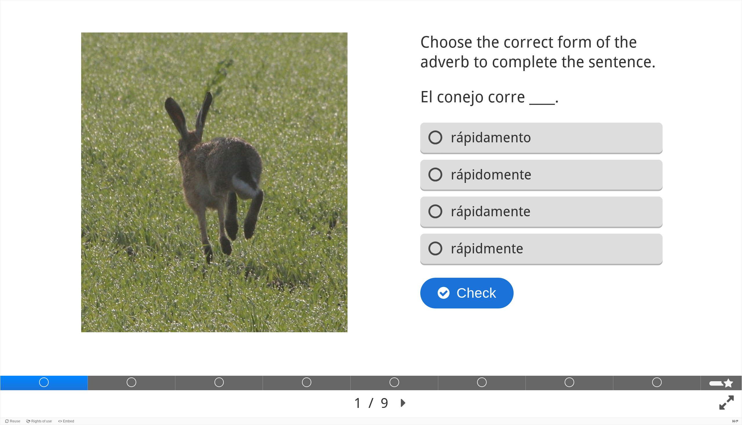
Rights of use (41, 421)
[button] (403, 403)
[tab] (44, 383)
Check (476, 293)
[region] (371, 208)
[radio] (541, 138)
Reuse (15, 421)
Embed (68, 421)
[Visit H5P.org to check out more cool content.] (735, 421)
